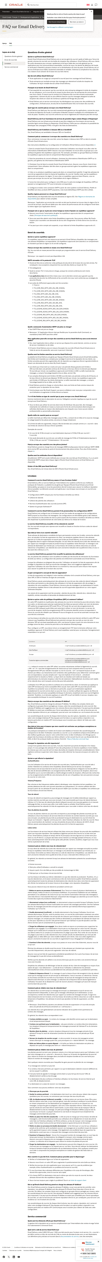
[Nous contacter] (96, 5)
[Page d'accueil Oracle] (16, 5)
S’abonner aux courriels (15, 1250)
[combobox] (51, 4)
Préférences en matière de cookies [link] (72, 1247)
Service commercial (11, 67)
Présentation (6, 11)
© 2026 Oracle (6, 1247)
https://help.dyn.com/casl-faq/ (78, 739)
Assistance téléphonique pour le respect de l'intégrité (38, 1250)
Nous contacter (58, 1250)
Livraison (8, 63)
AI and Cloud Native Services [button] (20, 11)
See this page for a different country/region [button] (60, 27)
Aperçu (4, 43)
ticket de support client (78, 1180)
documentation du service (70, 1236)
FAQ (10, 43)
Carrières (4, 1250)
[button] (6, 5)
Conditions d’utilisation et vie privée (23, 1247)
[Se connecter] (92, 5)
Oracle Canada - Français (10, 17)
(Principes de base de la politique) (45, 215)
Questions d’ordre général (13, 56)
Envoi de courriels (11, 60)
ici (95, 145)
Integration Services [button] (39, 11)
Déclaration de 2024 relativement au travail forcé (48, 1247)
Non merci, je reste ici (77, 22)
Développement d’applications (29, 17)
